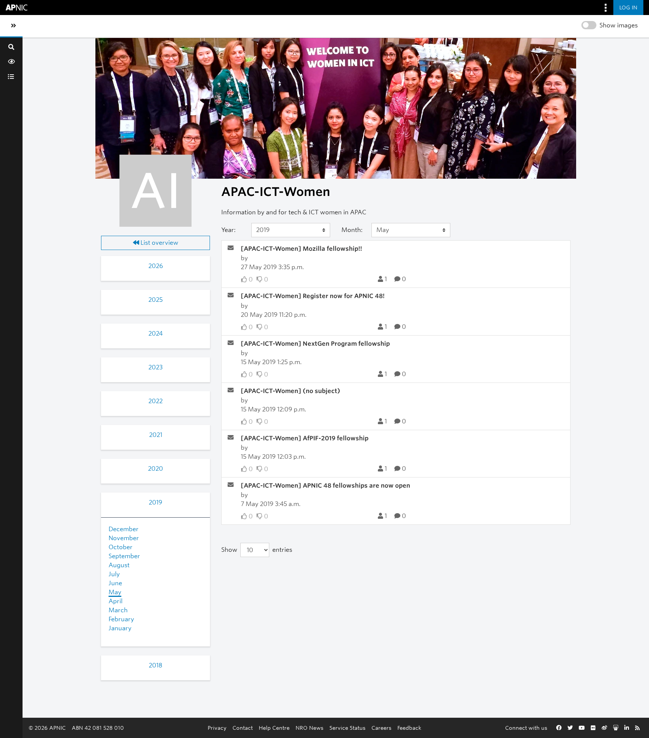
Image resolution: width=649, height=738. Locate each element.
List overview (158, 242)
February (121, 619)
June (115, 583)
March (118, 610)
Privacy (217, 727)
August (119, 565)
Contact (242, 727)
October (121, 547)
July (114, 574)
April (115, 601)
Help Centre (274, 727)
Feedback (409, 727)
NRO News (309, 727)
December (124, 529)
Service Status (347, 727)
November (124, 538)
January (120, 628)
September (124, 556)
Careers (381, 727)
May (115, 592)
